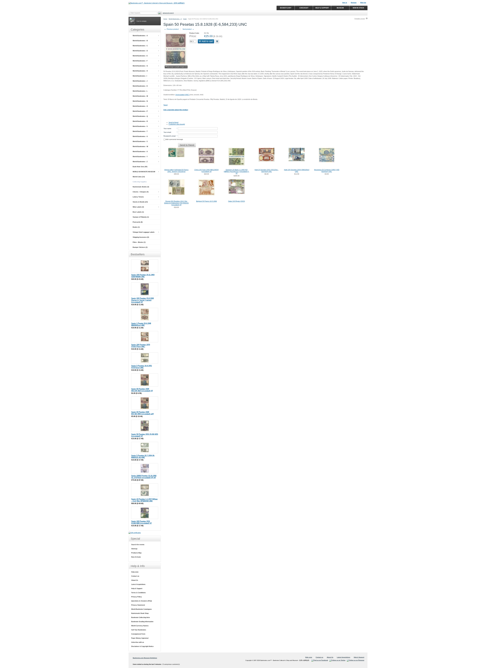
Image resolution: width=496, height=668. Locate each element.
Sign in (344, 2)
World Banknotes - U (140, 136)
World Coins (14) (139, 177)
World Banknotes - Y (140, 157)
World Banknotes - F (140, 61)
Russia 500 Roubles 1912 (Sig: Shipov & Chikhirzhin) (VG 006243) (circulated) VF (176, 203)
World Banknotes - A (140, 36)
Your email (167, 132)
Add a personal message (174, 139)
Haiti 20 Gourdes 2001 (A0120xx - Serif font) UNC (266, 170)
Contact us (135, 576)
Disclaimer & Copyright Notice (142, 646)
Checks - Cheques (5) (141, 192)
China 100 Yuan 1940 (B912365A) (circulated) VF (206, 170)
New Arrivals (136, 557)
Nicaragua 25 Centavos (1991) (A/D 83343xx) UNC (326, 170)
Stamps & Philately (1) (141, 217)
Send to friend (173, 122)
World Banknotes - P (140, 111)
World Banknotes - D (140, 51)
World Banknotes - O (140, 106)
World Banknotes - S (175, 19)
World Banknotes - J (140, 81)
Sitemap (134, 549)
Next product (188, 29)
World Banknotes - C (140, 46)
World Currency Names (140, 626)
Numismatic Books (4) (141, 187)
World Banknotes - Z (140, 162)
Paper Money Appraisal (139, 638)
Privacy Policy (136, 597)
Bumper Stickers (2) (140, 247)
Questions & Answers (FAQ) (141, 601)
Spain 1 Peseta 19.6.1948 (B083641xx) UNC (141, 324)
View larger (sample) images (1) (177, 67)
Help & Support (136, 588)
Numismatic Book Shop (140, 613)
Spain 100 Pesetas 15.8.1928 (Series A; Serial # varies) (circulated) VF (142, 300)
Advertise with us (137, 642)
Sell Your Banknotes (138, 630)
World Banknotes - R (140, 121)
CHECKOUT (303, 8)
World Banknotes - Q (140, 116)
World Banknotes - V (140, 141)
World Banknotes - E (140, 56)
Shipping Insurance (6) (141, 237)
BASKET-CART (285, 8)
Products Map (136, 553)
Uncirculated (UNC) (182, 95)
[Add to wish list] (217, 41)
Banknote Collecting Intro (140, 617)
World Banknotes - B (140, 41)
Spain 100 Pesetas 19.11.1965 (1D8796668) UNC (142, 276)
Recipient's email (170, 136)
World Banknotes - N (140, 101)
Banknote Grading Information (142, 622)
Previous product (171, 29)
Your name (167, 128)
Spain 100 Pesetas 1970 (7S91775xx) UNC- (140, 346)
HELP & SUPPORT (322, 8)
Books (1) (136, 227)
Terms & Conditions (138, 593)
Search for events (137, 545)
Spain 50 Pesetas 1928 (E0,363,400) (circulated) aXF (142, 413)
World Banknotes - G (140, 66)
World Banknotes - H (140, 71)
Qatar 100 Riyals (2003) (236, 201)
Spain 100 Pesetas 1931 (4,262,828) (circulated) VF (141, 522)
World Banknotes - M (140, 96)
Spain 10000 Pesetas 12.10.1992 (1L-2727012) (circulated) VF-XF (143, 477)
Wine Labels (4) (138, 207)
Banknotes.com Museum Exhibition (145, 658)
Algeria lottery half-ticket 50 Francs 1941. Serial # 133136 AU (176, 170)
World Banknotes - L (140, 91)
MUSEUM (340, 8)
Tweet (165, 105)
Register (354, 2)
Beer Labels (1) (138, 212)
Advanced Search (168, 13)
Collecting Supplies (140, 182)
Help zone (134, 572)
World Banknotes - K (140, 86)
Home (165, 19)
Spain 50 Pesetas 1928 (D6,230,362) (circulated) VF (142, 390)
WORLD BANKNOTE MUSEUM (144, 172)
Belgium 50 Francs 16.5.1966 (206, 201)
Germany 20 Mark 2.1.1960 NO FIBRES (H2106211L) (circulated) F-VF (236, 171)
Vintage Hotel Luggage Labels (143, 232)
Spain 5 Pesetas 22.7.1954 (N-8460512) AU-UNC (143, 456)
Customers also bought (177, 124)
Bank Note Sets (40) (140, 167)
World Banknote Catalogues (141, 609)
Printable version (359, 18)
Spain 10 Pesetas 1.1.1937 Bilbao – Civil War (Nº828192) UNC (144, 500)
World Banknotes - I (140, 76)
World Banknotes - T (140, 131)
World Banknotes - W (140, 146)
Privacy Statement (138, 605)
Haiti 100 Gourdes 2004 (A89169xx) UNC (296, 170)
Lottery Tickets (138, 197)
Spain (185, 19)
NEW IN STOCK (358, 8)
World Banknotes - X (140, 151)
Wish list (363, 2)
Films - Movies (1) (139, 242)
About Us (134, 580)
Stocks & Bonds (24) (140, 202)
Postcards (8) (138, 222)
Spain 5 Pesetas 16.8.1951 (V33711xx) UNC (141, 367)
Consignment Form (138, 634)
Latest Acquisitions (138, 584)
